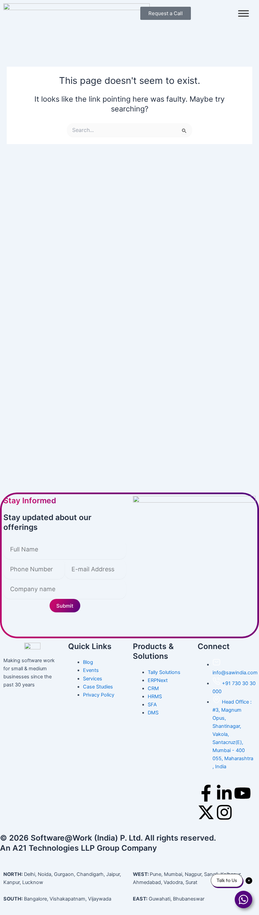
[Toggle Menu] (243, 13)
